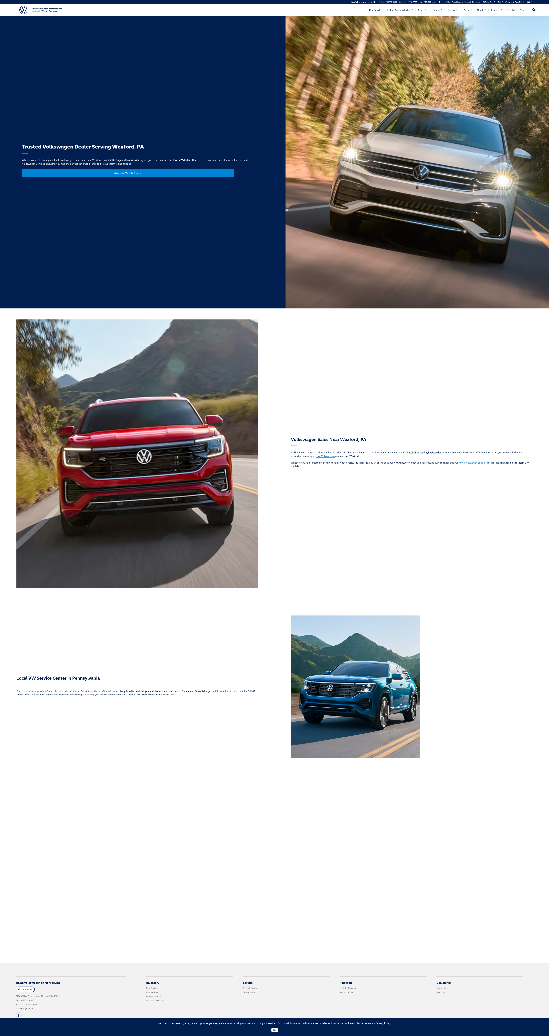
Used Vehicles (152, 992)
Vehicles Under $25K (155, 1000)
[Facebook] (19, 1015)
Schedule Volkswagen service (140, 694)
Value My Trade (346, 992)
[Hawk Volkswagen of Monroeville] (40, 9)
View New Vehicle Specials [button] (128, 173)
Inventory (152, 982)
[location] (439, 2)
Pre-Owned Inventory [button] (293, 932)
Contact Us (27, 989)
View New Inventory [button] (112, 932)
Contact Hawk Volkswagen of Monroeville (268, 920)
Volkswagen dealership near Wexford (81, 160)
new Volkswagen (325, 456)
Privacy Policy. (383, 1023)
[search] (533, 10)
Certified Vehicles (153, 996)
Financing (346, 982)
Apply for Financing (348, 988)
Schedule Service (250, 988)
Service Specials (249, 992)
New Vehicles (152, 988)
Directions (440, 992)
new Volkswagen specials (473, 462)
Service (248, 982)
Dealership (443, 982)
